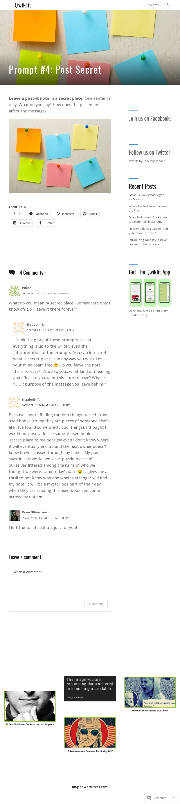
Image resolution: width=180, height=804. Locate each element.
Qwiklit (23, 5)
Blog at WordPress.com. (90, 787)
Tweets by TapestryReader (147, 161)
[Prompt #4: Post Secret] (90, 47)
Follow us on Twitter (149, 152)
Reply (64, 293)
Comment (96, 604)
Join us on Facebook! (150, 118)
